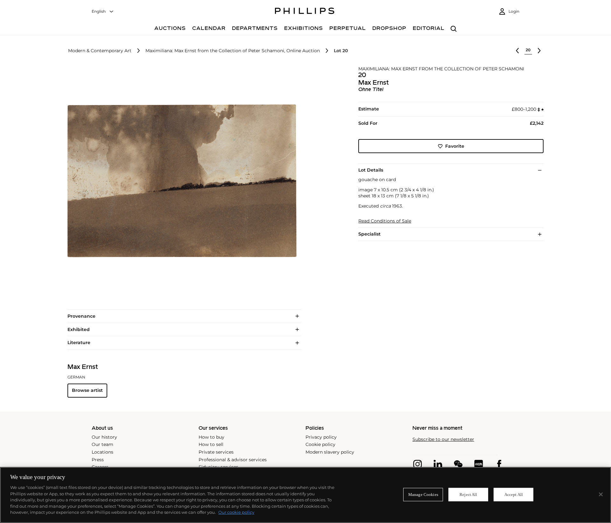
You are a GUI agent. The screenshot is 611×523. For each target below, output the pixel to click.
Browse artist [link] (87, 390)
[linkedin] (438, 464)
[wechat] (458, 464)
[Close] (601, 494)
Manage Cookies (423, 494)
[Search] (454, 29)
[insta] (417, 464)
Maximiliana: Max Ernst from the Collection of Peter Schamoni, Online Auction (232, 50)
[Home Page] (304, 12)
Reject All (468, 494)
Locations (102, 452)
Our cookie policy (236, 512)
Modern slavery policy (330, 452)
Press (98, 460)
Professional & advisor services (233, 460)
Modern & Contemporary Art (99, 50)
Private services (216, 452)
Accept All (513, 494)
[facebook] (499, 464)
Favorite (454, 146)
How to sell (211, 444)
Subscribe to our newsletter (443, 439)
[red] (479, 464)
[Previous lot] (517, 50)
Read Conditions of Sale (384, 221)
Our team (102, 444)
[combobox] (103, 11)
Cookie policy (320, 444)
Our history (104, 437)
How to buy (211, 437)
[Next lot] (539, 50)
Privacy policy (321, 437)
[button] (180, 180)
